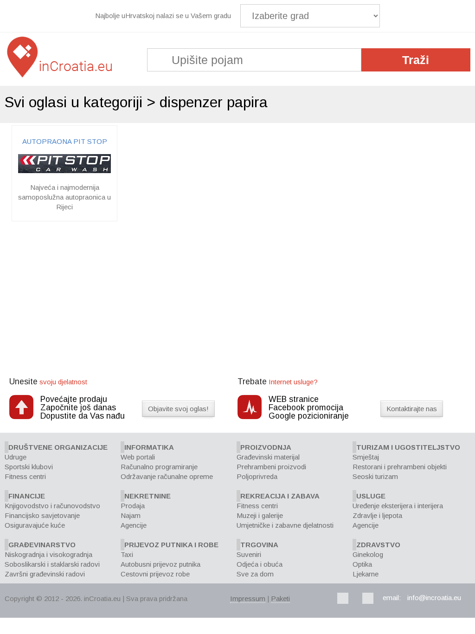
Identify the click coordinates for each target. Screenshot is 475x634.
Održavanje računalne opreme (167, 476)
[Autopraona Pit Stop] (64, 171)
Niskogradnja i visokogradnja (48, 554)
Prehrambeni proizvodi (271, 467)
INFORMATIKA (149, 447)
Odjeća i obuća (259, 564)
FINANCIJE (26, 496)
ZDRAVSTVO (378, 545)
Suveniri (249, 554)
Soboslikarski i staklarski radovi (52, 564)
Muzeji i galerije (260, 515)
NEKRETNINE (147, 496)
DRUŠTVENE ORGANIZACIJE (58, 447)
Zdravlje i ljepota (377, 515)
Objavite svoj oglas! (178, 409)
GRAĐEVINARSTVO (42, 545)
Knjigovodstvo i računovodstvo (52, 506)
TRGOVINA (259, 545)
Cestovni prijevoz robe (155, 574)
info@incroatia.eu (434, 598)
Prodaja (133, 506)
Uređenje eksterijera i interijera (398, 506)
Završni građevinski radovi (45, 574)
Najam (131, 515)
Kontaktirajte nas (411, 409)
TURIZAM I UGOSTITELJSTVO (408, 447)
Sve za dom (255, 574)
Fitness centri (25, 476)
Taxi (127, 554)
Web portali (138, 457)
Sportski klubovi (29, 467)
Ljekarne (366, 574)
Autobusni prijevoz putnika (160, 564)
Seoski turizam (375, 476)
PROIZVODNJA (265, 447)
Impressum (247, 598)
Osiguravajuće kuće (35, 525)
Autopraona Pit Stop (64, 141)
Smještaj (366, 457)
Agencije (134, 525)
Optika (362, 564)
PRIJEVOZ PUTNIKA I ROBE (171, 545)
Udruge (15, 457)
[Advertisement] (237, 300)
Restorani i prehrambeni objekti (400, 467)
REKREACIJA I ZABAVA (280, 496)
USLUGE (370, 496)
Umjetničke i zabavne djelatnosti (285, 525)
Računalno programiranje (159, 467)
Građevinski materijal (268, 457)
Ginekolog (368, 554)
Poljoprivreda (257, 476)
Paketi (280, 598)
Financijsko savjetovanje (42, 515)
